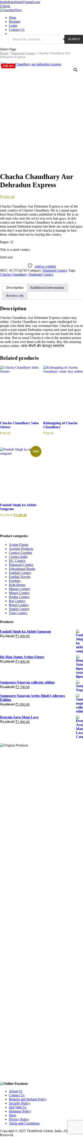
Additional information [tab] (47, 287)
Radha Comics (19, 597)
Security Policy (19, 1103)
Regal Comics (19, 605)
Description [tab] (14, 287)
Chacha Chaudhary (13, 274)
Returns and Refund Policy (28, 1099)
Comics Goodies (20, 553)
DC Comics (17, 561)
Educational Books (22, 569)
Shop (12, 17)
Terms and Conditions (24, 1123)
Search (74, 39)
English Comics (20, 573)
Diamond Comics (23, 53)
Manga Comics (19, 589)
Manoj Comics (19, 593)
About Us (16, 1091)
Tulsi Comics (18, 613)
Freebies (15, 581)
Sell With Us (18, 1107)
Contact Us (17, 29)
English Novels (19, 577)
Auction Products (21, 549)
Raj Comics (17, 601)
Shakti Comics (19, 609)
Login (13, 25)
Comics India (18, 557)
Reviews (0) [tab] (14, 295)
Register (14, 21)
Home (4, 53)
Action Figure (18, 545)
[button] (75, 70)
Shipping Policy (20, 1111)
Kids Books (17, 585)
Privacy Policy (19, 1119)
